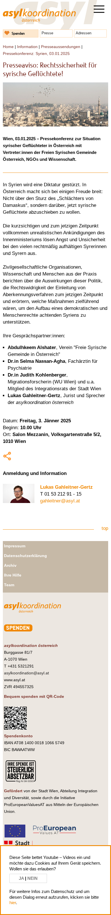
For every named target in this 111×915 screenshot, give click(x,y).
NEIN (32, 878)
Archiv (10, 565)
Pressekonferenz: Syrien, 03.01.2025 (36, 53)
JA (22, 878)
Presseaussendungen (60, 46)
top (105, 528)
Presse (47, 33)
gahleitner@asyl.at (60, 501)
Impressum (14, 546)
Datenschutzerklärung (25, 555)
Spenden (18, 33)
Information (27, 46)
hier (12, 902)
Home (8, 46)
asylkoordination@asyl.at (26, 673)
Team (9, 585)
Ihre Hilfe (12, 575)
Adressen (83, 33)
